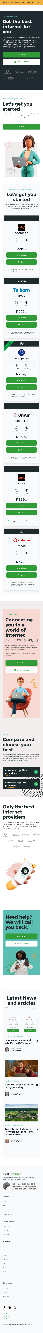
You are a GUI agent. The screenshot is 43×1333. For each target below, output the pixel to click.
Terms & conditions (8, 1320)
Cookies (5, 1318)
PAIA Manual (6, 1314)
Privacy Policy (7, 1316)
